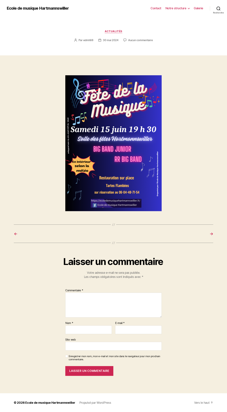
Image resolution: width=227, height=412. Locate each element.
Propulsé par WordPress (95, 402)
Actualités (113, 31)
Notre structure (176, 8)
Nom (69, 323)
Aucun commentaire (140, 40)
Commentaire (74, 290)
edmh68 (88, 40)
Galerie (198, 8)
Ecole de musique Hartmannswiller (38, 8)
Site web (70, 339)
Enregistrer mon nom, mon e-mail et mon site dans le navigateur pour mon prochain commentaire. (114, 358)
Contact (156, 8)
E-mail (120, 323)
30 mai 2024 (110, 40)
